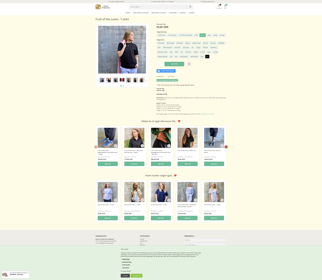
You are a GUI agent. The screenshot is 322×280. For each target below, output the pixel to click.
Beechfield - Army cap (16, 274)
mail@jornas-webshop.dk (207, 114)
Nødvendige (126, 259)
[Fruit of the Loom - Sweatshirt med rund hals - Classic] (187, 192)
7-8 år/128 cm (161, 35)
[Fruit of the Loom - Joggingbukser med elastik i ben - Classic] (108, 138)
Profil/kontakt (144, 241)
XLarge (215, 35)
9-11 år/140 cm (172, 35)
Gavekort (183, 13)
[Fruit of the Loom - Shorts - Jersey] (214, 138)
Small (196, 35)
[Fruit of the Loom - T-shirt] (102, 80)
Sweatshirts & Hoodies (141, 13)
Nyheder (191, 13)
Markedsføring (126, 262)
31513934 (100, 241)
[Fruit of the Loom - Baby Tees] (188, 138)
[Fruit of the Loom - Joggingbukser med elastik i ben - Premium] (161, 138)
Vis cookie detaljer (126, 271)
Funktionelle (126, 265)
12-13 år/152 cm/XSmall (185, 35)
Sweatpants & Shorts (158, 13)
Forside (142, 239)
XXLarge (222, 35)
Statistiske (125, 268)
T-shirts (127, 13)
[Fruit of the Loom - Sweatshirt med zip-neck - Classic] (134, 138)
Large (209, 35)
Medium (202, 35)
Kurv (141, 243)
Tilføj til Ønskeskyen (167, 71)
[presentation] (97, 80)
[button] (121, 86)
